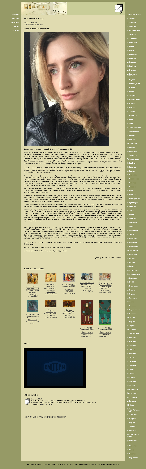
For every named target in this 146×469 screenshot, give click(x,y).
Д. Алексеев (131, 22)
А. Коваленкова (133, 179)
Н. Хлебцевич (132, 415)
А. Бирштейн (132, 42)
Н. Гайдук (130, 91)
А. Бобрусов (132, 54)
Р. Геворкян (131, 95)
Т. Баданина (131, 34)
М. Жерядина (132, 143)
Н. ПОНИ (130, 282)
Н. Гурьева (131, 107)
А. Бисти (130, 46)
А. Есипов (131, 139)
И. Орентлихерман (134, 274)
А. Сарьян (131, 322)
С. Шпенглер (132, 446)
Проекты (15, 18)
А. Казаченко (132, 151)
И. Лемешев (131, 218)
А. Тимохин (131, 365)
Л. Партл (130, 214)
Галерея (16, 26)
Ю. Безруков (132, 38)
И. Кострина (131, 195)
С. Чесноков (131, 430)
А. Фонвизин (132, 397)
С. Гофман (131, 103)
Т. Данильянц (132, 115)
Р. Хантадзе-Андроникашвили (133, 410)
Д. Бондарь (131, 58)
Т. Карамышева (133, 159)
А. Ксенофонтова (133, 199)
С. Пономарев (132, 286)
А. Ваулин (131, 80)
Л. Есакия (131, 135)
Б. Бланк (130, 50)
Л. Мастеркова (132, 246)
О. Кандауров (132, 155)
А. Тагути (130, 357)
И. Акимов (131, 18)
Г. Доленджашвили (134, 127)
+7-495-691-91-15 (45, 404)
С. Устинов (131, 385)
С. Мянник (131, 262)
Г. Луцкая (130, 234)
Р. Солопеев (131, 345)
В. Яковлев (131, 454)
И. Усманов (131, 381)
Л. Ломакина (132, 222)
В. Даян (130, 123)
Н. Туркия (130, 373)
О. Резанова (131, 302)
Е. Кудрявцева (132, 203)
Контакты (15, 30)
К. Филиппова (132, 389)
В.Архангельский (133, 30)
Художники (14, 22)
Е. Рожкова (131, 314)
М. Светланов (132, 330)
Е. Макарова (132, 238)
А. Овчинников (132, 270)
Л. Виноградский (133, 84)
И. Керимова (132, 175)
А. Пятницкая (132, 298)
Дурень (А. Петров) (134, 14)
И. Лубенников (132, 230)
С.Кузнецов (131, 207)
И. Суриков (131, 353)
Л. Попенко (131, 290)
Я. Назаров (131, 266)
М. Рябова (131, 318)
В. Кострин (131, 191)
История (15, 14)
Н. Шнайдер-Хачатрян (132, 441)
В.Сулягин (131, 349)
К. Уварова (131, 377)
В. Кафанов (131, 167)
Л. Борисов (131, 62)
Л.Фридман (131, 401)
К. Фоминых (131, 393)
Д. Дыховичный (133, 131)
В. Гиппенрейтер (133, 99)
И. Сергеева (131, 337)
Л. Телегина (131, 361)
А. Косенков (131, 187)
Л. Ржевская (131, 306)
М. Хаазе (130, 405)
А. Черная (131, 422)
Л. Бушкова (131, 70)
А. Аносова (131, 26)
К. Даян (130, 119)
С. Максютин (132, 242)
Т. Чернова (131, 426)
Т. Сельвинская (133, 334)
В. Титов (130, 369)
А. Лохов (130, 226)
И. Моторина (132, 254)
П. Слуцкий (131, 341)
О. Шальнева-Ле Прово (133, 435)
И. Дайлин (131, 111)
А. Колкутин (131, 183)
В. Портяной (132, 294)
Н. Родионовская (133, 310)
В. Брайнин (131, 66)
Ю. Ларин (130, 210)
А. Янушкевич (132, 458)
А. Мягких (131, 258)
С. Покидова (132, 278)
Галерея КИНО (36, 399)
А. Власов (131, 88)
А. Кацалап (131, 171)
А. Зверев (131, 147)
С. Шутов (130, 450)
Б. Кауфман (131, 163)
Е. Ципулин (131, 418)
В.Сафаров (131, 326)
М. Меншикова (132, 250)
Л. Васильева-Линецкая (132, 75)
